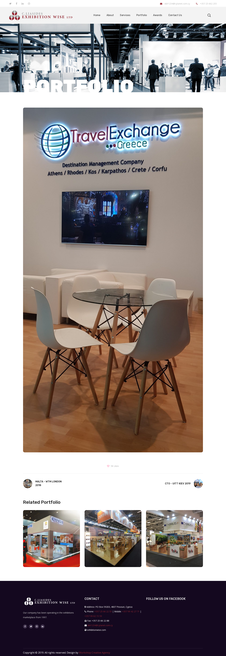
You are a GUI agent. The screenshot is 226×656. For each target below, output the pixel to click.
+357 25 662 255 (208, 3)
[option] (51, 541)
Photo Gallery (51, 550)
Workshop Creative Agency (94, 652)
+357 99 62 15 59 (93, 616)
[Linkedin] (43, 626)
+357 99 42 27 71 (130, 611)
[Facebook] (25, 626)
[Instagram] (37, 626)
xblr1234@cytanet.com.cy (177, 3)
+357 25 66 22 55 (103, 611)
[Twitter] (31, 626)
